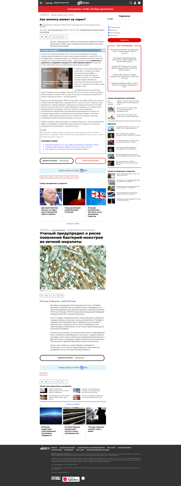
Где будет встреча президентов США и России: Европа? (129, 199)
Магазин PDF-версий (124, 447)
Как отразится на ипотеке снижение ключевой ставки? (66, 149)
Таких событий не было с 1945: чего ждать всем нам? (128, 174)
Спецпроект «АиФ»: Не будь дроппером (90, 9)
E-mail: (110, 19)
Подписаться (124, 40)
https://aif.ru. (57, 469)
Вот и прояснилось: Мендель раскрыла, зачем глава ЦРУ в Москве (128, 134)
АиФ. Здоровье (115, 33)
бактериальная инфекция (61, 347)
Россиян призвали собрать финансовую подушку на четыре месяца (126, 163)
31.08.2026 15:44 (45, 230)
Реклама (54, 447)
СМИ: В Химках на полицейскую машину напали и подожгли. (127, 193)
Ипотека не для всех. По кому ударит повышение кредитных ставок (71, 145)
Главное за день (115, 27)
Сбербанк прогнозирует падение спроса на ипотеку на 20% (68, 147)
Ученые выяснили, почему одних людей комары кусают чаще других (59, 397)
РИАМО (70, 312)
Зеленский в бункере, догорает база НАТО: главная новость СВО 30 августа (124, 51)
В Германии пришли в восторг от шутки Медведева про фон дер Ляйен (128, 155)
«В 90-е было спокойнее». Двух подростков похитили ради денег (128, 115)
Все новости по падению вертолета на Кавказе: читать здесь (128, 181)
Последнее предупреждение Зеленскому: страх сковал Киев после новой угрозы (124, 59)
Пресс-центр (111, 447)
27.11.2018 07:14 (44, 15)
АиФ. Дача (113, 30)
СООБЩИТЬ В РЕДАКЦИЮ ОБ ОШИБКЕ (97, 450)
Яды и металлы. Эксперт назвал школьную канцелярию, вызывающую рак (127, 109)
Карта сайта (80, 450)
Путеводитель (69, 450)
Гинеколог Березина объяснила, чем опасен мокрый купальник (92, 396)
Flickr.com (48, 291)
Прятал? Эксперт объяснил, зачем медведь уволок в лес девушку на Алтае (128, 102)
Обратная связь (56, 450)
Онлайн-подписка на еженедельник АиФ (91, 447)
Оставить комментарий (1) (90, 160)
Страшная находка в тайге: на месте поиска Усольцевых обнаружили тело (124, 85)
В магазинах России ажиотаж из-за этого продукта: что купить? (128, 187)
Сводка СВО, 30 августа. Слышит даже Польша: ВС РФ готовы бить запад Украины (124, 68)
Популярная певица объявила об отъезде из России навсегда (126, 148)
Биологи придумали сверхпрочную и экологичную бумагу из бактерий (59, 390)
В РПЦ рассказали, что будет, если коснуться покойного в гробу (127, 141)
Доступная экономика (55, 30)
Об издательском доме (67, 447)
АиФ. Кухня (113, 35)
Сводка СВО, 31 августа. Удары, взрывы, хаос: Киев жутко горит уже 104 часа (124, 76)
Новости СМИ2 (73, 224)
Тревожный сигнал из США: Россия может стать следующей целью (127, 127)
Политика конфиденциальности (60, 472)
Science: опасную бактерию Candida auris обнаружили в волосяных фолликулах (91, 390)
